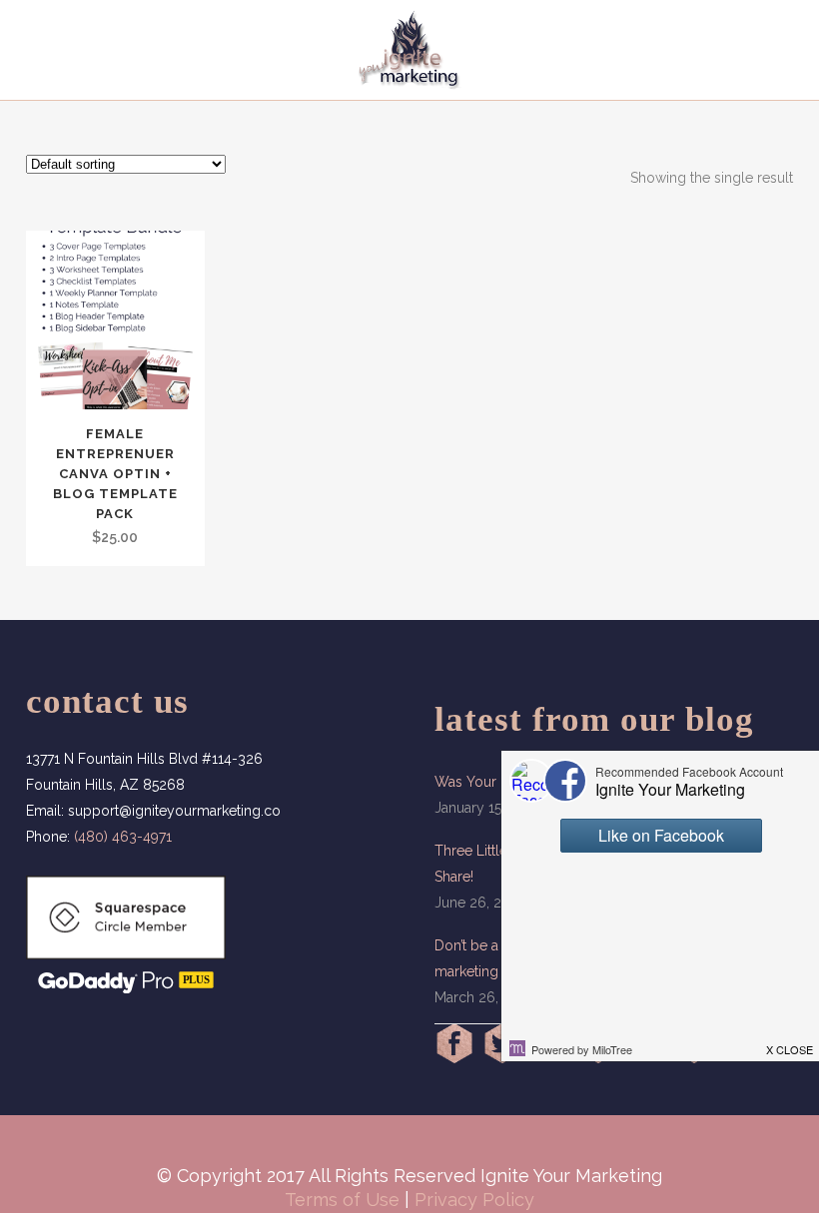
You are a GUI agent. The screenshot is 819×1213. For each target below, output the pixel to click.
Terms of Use (342, 1199)
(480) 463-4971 (123, 837)
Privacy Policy (474, 1199)
